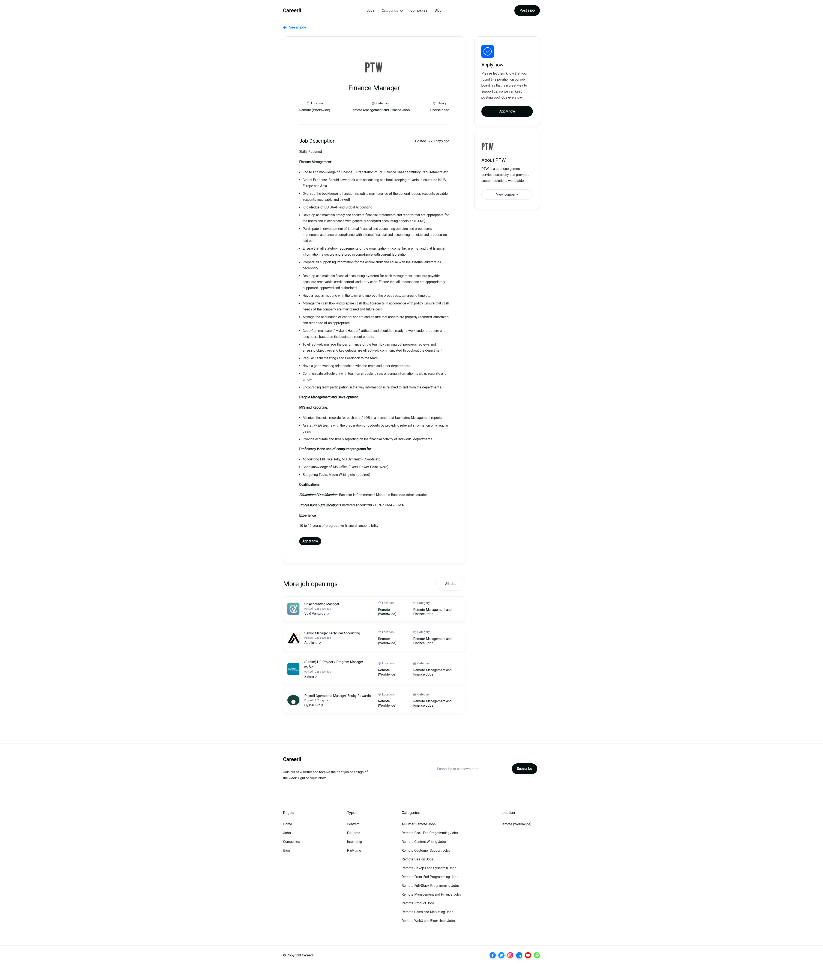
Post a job (527, 10)
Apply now (310, 541)
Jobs (370, 10)
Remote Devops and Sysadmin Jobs (429, 868)
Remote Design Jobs (418, 859)
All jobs (450, 584)
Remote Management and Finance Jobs (431, 894)
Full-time (353, 833)
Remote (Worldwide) (515, 824)
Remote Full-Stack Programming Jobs (430, 886)
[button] (392, 11)
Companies (418, 10)
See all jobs (295, 27)
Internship (354, 842)
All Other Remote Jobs (419, 824)
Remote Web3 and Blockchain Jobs (428, 921)
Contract (353, 824)
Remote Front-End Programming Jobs (430, 877)
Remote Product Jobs (418, 903)
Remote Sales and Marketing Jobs (428, 912)
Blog (438, 10)
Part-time (354, 850)
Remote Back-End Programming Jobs (430, 833)
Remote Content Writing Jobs (424, 842)
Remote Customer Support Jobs (426, 850)
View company (507, 194)
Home (287, 824)
